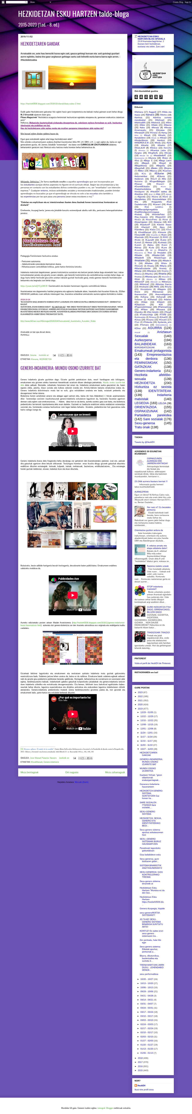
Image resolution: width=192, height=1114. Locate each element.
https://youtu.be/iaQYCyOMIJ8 (34, 286)
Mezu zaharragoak (115, 772)
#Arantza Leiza (158, 150)
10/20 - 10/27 (147, 979)
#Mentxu (149, 279)
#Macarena (139, 253)
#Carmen (167, 171)
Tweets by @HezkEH (144, 442)
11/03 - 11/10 (146, 745)
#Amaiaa (160, 130)
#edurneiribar (141, 176)
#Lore (164, 247)
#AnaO (163, 138)
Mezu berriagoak (29, 772)
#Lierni (164, 245)
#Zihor (138, 328)
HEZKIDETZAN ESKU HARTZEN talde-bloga (73, 13)
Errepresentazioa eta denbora (153, 356)
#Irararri (157, 204)
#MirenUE (154, 282)
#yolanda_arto (164, 322)
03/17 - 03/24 (147, 1012)
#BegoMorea (141, 165)
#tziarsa (152, 317)
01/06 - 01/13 (147, 1053)
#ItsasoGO (160, 217)
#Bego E (148, 160)
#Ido (158, 194)
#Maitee (149, 263)
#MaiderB (139, 258)
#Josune (34, 359)
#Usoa (138, 319)
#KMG (165, 237)
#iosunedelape (159, 199)
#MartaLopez (151, 276)
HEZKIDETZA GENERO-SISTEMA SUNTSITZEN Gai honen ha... (151, 794)
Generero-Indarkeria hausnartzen (149, 785)
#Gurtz (163, 187)
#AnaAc (162, 135)
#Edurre (161, 176)
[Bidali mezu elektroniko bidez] (59, 355)
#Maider (138, 255)
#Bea (137, 161)
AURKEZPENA (141, 492)
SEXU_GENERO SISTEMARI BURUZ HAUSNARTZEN (150, 841)
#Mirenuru (166, 282)
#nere (137, 292)
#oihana (144, 297)
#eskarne (138, 181)
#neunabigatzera (163, 294)
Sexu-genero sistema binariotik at (150, 882)
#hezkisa (139, 194)
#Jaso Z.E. (155, 229)
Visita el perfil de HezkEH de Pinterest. (153, 663)
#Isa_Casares (141, 217)
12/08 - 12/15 (147, 724)
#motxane (144, 286)
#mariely (163, 268)
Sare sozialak (153, 419)
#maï (150, 253)
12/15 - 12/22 (147, 720)
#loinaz (138, 247)
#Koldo (138, 240)
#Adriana (139, 112)
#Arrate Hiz (144, 155)
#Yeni (137, 322)
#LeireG (138, 245)
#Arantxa (142, 150)
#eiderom (139, 179)
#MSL (156, 286)
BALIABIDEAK (145, 344)
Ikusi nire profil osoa (144, 1089)
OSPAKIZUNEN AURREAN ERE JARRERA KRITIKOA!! (157, 461)
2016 (140, 1066)
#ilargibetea (140, 199)
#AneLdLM (140, 148)
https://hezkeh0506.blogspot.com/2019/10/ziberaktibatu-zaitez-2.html (51, 104)
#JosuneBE (140, 235)
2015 (140, 1070)
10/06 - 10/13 (147, 987)
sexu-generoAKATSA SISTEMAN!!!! (150, 913)
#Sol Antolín (153, 312)
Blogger (109, 1108)
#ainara (150, 114)
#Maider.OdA (158, 255)
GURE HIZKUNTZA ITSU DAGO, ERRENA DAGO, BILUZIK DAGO (159, 609)
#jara (162, 227)
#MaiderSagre (160, 258)
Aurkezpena (143, 340)
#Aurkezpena (139, 158)
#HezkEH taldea (158, 191)
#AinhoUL (155, 122)
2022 (140, 696)
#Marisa (138, 274)
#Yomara (144, 325)
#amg (164, 132)
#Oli (161, 304)
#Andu (158, 142)
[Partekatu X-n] (65, 355)
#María (163, 266)
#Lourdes (139, 250)
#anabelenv (140, 138)
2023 (140, 692)
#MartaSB (165, 277)
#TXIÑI (163, 314)
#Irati (169, 204)
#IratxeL (138, 214)
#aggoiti (152, 112)
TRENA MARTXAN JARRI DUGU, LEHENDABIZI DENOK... (152, 967)
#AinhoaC (160, 120)
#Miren (162, 279)
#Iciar (151, 194)
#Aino (168, 122)
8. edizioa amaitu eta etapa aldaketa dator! (157, 546)
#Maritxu (149, 274)
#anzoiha (167, 148)
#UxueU (163, 319)
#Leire (163, 240)
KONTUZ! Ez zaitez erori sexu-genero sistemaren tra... (151, 933)
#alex (142, 127)
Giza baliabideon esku (150, 854)
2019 (140, 708)
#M (151, 250)
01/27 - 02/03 (147, 1040)
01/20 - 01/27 (147, 1044)
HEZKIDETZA (45, 359)
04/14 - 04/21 (147, 999)
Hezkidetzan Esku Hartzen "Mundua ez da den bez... (152, 890)
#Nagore (162, 289)
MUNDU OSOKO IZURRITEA (148, 769)
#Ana (136, 135)
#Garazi (138, 184)
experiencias (30, 196)
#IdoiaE (168, 194)
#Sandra (139, 312)
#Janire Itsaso (164, 224)
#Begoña (160, 165)
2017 (140, 1062)
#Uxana (150, 319)
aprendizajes (83, 181)
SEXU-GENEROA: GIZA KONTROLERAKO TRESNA (151, 874)
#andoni (161, 140)
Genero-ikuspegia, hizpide (152, 908)
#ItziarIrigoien (141, 222)
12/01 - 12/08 (147, 728)
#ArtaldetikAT (160, 155)
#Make (164, 263)
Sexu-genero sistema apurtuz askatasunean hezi (151, 832)
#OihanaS (152, 299)
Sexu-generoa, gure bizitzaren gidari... (149, 860)
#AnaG (153, 138)
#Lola (151, 247)
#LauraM (149, 240)
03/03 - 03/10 (147, 1020)
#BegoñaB (139, 168)
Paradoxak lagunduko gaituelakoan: (150, 849)
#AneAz (144, 145)
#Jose (168, 230)
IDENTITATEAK (159, 391)
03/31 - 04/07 (147, 1004)
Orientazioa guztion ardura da (149, 530)
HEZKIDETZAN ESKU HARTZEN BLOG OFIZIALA (151, 37)
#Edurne (159, 173)
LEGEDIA (142, 403)
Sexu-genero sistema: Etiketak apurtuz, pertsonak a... (150, 949)
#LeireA (138, 243)
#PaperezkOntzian (143, 307)
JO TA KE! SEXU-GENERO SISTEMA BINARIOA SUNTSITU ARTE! (151, 923)
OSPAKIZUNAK (146, 411)
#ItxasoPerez (151, 220)
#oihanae (138, 300)
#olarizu (167, 299)
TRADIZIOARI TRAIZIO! (158, 632)
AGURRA (155, 328)
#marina (165, 271)
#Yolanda (147, 322)
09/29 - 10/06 (147, 991)
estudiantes (29, 184)
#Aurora (152, 158)
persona (61, 196)
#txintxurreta (140, 317)
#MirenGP (139, 282)
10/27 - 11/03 (146, 749)
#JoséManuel (36, 762)
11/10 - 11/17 (146, 741)
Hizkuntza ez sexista (153, 387)
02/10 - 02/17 (147, 1032)
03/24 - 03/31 (147, 1008)
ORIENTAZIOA (146, 407)
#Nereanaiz (157, 292)
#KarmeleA (154, 237)
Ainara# (137, 332)
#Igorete (142, 196)
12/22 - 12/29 (147, 716)
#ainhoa (138, 117)
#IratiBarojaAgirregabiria (146, 209)
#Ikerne (155, 197)
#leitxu (150, 245)
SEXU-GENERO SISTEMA (147, 812)
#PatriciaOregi (164, 307)
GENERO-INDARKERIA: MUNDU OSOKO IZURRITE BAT (61, 368)
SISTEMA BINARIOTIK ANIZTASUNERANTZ (151, 866)
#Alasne (167, 125)
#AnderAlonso (141, 140)
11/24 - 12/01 (146, 732)
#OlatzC (161, 302)
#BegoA (145, 163)
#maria (150, 266)
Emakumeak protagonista (153, 351)
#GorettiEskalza (142, 186)
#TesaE (167, 312)
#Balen (165, 158)
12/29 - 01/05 (147, 712)
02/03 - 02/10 (147, 1036)
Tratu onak (142, 427)
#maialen (161, 252)
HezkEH (141, 1085)
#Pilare (144, 309)
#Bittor (141, 171)
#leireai (148, 242)
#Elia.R (153, 179)
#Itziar (165, 220)
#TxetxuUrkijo (146, 314)
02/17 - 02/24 (147, 1028)
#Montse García (163, 284)
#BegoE (162, 163)
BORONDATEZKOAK (145, 347)
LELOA (162, 403)
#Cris (144, 174)
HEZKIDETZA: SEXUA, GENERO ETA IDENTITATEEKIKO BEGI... (151, 822)
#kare (164, 235)
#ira (136, 202)
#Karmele (139, 237)
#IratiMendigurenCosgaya (147, 212)
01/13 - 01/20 (147, 1049)
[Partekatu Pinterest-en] (70, 355)
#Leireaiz (162, 242)
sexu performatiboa (149, 974)
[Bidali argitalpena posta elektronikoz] (54, 355)
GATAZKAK (143, 367)
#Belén (154, 168)
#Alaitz (154, 125)
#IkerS (165, 197)
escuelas (94, 193)
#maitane (140, 260)
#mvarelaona (146, 289)
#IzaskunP (145, 224)
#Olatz (144, 302)
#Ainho (163, 115)
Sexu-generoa (145, 423)
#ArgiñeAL (153, 153)
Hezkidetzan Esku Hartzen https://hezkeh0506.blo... (152, 901)
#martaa (138, 277)
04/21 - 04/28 (147, 995)
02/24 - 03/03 (147, 1024)
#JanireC (145, 227)
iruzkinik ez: (44, 355)
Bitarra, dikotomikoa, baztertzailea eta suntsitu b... (149, 958)
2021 (140, 700)
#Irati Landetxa (154, 207)
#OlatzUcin (140, 304)
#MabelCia (162, 250)
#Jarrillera (139, 229)
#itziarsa (158, 222)
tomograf (101, 1108)
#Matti (137, 279)
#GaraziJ (160, 184)
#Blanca (153, 171)
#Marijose (151, 271)
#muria (168, 286)
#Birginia (167, 168)
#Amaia (155, 127)
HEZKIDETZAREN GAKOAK (40, 44)
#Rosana (160, 309)
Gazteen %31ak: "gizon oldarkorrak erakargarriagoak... (151, 777)
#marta (162, 273)
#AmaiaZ (154, 133)
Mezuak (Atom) (81, 782)
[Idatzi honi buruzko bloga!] (62, 355)
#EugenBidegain (157, 181)
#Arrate (167, 153)
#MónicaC (144, 284)
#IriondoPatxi (158, 214)
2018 (140, 1058)
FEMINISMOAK (146, 363)
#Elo (164, 179)
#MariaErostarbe (142, 268)
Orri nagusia (71, 772)
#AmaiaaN (139, 132)
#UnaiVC (164, 317)
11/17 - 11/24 (146, 737)
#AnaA (147, 135)
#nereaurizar (141, 294)
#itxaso (138, 220)
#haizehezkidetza (143, 189)
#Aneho (161, 145)
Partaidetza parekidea (153, 415)
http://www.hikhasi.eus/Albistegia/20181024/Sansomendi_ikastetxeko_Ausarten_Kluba (58, 321)
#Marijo (138, 271)
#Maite (154, 260)
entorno (44, 190)
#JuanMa (154, 235)
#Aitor (142, 125)
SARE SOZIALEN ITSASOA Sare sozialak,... (148, 805)
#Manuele (139, 266)
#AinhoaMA (140, 122)
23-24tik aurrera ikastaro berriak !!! (151, 481)
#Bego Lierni (165, 160)
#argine (138, 153)
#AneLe (153, 148)
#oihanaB (160, 297)
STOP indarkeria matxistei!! (155, 587)
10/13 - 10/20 (147, 983)
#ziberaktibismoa (162, 325)
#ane (169, 142)
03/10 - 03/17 (147, 1016)
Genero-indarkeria (51, 762)
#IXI (169, 222)
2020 (140, 704)
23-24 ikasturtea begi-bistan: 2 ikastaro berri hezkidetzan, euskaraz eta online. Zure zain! (151, 44)
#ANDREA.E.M (142, 142)
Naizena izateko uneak (158, 566)
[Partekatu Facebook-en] (68, 355)
